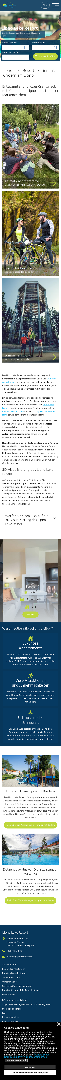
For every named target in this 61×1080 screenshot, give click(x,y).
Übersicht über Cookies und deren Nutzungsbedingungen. (26, 1056)
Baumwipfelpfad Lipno (13, 411)
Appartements (9, 965)
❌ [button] (59, 1024)
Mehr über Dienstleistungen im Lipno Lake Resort (30, 900)
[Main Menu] (55, 5)
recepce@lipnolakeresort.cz (20, 957)
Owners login (8, 995)
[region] (30, 36)
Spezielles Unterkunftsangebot (17, 986)
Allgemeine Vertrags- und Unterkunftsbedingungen (26, 1004)
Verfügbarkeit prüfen (45, 56)
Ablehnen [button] (30, 1067)
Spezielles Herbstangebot (24, 268)
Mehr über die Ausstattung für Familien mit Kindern (30, 825)
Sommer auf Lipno (11, 977)
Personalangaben (10, 1017)
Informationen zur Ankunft (14, 1000)
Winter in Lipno (9, 982)
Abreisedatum (38, 43)
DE (44, 5)
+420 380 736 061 (15, 951)
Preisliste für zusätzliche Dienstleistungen (21, 990)
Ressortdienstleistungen (13, 969)
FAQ (4, 1013)
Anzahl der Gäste (10, 52)
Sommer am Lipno (18, 355)
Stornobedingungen (12, 1009)
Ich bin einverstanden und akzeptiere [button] (30, 1072)
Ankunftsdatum (9, 43)
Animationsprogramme (22, 181)
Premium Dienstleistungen (14, 973)
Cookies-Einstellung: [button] (16, 1060)
